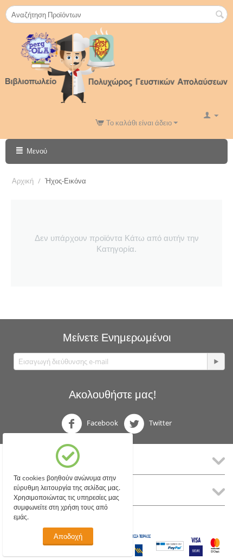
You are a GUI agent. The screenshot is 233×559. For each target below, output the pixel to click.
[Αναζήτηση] (219, 15)
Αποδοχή (68, 536)
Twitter (159, 423)
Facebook (101, 423)
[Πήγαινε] (215, 361)
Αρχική (23, 181)
